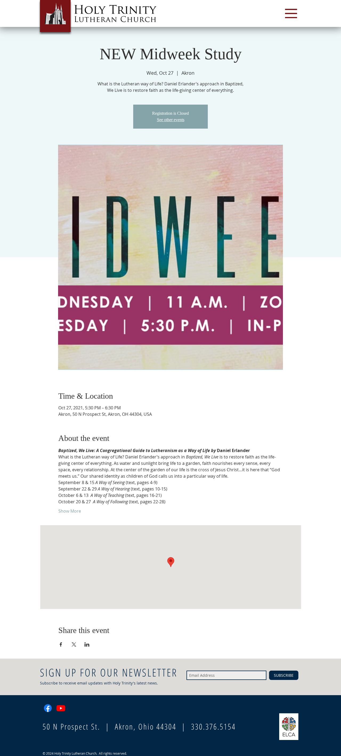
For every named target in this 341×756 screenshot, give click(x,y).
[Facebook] (48, 708)
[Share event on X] (73, 644)
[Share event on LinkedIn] (87, 644)
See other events (170, 119)
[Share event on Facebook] (60, 644)
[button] (291, 13)
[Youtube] (61, 708)
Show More (69, 511)
